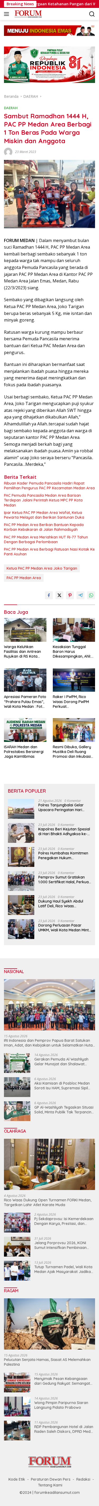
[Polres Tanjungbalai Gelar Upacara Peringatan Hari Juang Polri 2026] (21, 809)
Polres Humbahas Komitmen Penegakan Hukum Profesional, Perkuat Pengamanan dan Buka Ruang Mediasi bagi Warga (63, 855)
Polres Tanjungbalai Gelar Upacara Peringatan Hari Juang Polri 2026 (61, 807)
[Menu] (7, 14)
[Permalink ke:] (8, 151)
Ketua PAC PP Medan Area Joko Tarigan (42, 568)
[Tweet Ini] (59, 595)
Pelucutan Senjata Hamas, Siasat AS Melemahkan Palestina (47, 1362)
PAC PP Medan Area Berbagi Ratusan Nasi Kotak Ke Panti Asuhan (49, 551)
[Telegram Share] (80, 595)
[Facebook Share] (49, 595)
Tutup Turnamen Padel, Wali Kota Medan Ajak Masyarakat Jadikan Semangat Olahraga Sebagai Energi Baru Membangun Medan (63, 1269)
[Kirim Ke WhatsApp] (91, 595)
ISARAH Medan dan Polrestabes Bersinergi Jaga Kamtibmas (24, 752)
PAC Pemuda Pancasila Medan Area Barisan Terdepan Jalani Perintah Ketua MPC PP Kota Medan (43, 500)
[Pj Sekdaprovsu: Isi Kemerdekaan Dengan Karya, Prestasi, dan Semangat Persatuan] (17, 1223)
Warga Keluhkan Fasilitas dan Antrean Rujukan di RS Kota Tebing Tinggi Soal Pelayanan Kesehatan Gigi (23, 651)
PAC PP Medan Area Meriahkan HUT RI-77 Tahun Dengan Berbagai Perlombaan (46, 539)
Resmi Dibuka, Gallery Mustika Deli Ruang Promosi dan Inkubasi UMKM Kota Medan (72, 752)
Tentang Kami (50, 1485)
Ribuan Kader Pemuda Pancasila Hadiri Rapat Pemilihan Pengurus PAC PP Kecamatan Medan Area (49, 485)
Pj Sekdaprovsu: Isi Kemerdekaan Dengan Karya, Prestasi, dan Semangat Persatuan (63, 1221)
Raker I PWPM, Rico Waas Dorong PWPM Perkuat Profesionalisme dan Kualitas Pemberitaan (72, 701)
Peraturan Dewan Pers (50, 1479)
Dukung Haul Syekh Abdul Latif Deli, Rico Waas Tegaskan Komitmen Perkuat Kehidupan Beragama (63, 903)
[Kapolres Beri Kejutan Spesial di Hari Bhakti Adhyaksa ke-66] (21, 833)
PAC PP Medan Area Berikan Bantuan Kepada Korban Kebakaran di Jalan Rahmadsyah (44, 527)
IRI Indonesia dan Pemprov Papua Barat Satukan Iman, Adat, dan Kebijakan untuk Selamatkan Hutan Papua (49, 1043)
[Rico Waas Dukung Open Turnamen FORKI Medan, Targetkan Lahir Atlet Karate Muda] (49, 1164)
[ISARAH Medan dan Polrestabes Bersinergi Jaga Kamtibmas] (25, 730)
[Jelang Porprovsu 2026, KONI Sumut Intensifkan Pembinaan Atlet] (17, 1247)
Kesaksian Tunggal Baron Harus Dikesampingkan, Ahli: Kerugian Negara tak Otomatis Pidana (72, 651)
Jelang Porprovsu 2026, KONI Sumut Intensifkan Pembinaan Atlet (60, 1245)
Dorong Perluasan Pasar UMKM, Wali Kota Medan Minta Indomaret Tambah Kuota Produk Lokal (64, 927)
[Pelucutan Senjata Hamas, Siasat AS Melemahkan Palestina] (49, 1324)
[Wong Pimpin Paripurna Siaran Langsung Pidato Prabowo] (17, 1406)
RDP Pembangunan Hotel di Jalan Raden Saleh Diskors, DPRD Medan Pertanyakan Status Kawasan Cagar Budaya (64, 1429)
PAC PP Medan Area (24, 577)
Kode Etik (16, 1479)
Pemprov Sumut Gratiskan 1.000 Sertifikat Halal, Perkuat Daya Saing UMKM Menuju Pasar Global (64, 879)
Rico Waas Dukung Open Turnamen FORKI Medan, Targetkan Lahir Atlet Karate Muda (47, 1202)
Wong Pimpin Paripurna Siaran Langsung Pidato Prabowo (61, 1405)
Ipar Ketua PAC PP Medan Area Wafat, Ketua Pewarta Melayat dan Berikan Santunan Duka (44, 515)
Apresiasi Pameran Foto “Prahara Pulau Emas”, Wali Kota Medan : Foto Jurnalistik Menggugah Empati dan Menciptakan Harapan (25, 701)
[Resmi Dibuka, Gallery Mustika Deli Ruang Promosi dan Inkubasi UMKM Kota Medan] (74, 730)
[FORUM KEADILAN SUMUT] (27, 14)
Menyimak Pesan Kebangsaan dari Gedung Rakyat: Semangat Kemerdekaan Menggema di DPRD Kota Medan (62, 1381)
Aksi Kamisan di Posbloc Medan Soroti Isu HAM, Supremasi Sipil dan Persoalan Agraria (62, 1085)
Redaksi (83, 1479)
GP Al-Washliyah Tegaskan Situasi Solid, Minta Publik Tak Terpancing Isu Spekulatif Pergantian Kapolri (64, 1109)
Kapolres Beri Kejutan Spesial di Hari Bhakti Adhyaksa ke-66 (64, 831)
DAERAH (11, 107)
